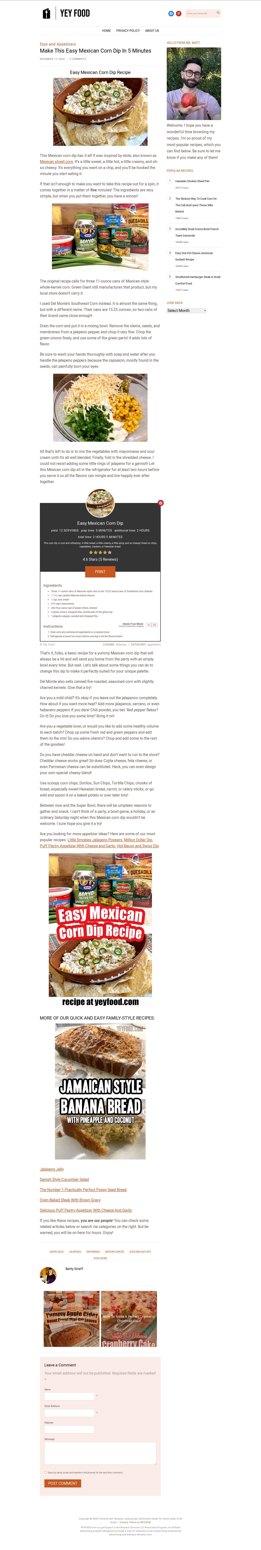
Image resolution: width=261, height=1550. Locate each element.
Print (100, 572)
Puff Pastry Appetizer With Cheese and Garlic (77, 846)
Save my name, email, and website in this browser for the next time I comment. (85, 1472)
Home (106, 30)
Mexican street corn (56, 161)
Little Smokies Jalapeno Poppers (95, 840)
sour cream (100, 1258)
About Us (152, 30)
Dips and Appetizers (58, 44)
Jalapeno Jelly (52, 1169)
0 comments (78, 59)
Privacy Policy (128, 30)
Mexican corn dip (114, 1251)
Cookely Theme (128, 1522)
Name (47, 1389)
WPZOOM (145, 1522)
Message (49, 1439)
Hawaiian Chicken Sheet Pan (192, 181)
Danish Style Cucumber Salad (64, 1179)
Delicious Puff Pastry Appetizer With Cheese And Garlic (86, 1210)
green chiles (57, 1251)
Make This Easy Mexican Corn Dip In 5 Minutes (95, 51)
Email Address (52, 1406)
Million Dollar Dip (138, 840)
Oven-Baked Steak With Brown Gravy (70, 1200)
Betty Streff (74, 1269)
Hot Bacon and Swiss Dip (138, 846)
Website (48, 1422)
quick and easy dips (140, 1251)
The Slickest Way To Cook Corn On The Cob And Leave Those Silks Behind (196, 205)
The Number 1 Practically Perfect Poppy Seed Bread (83, 1190)
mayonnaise (93, 1251)
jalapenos (75, 1251)
